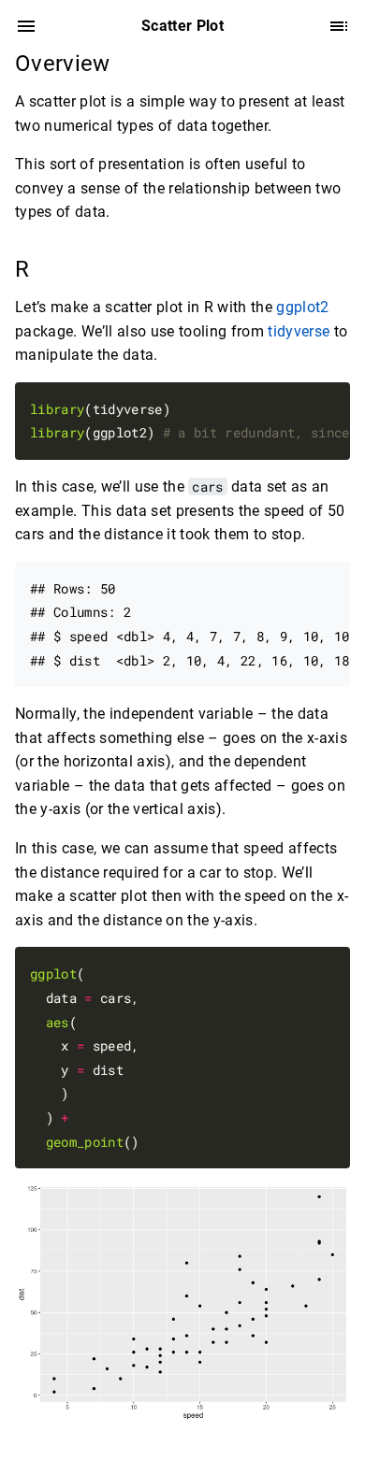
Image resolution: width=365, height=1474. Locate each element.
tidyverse (298, 331)
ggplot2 (302, 307)
